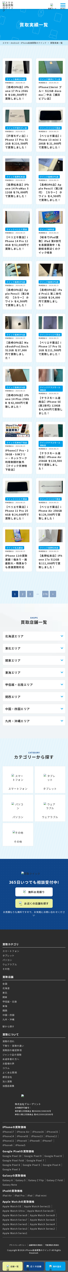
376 (45, 594)
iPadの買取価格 (13, 1191)
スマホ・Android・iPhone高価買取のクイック (24, 42)
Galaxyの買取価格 (14, 1175)
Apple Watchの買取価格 (18, 1201)
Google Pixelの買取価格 (18, 1151)
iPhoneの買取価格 (14, 1127)
